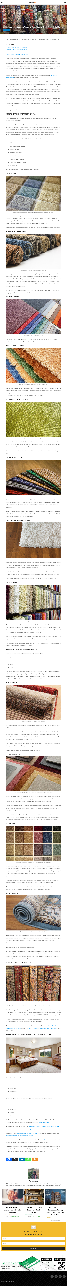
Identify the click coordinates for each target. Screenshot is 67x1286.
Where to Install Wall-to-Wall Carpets (17, 54)
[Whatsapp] (28, 1159)
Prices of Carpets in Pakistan (15, 52)
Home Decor (6, 29)
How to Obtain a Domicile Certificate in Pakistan (12, 1209)
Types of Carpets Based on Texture (17, 47)
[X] (15, 1159)
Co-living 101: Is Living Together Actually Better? (33, 1209)
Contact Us (16, 1276)
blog (33, 2)
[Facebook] (9, 1159)
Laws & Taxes (7, 1214)
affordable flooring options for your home (28, 1133)
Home (7, 39)
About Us (9, 1276)
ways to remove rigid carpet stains (30, 1129)
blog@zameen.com (44, 1122)
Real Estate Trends (30, 1214)
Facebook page (48, 1140)
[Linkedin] (22, 1159)
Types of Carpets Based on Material (17, 49)
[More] (35, 1159)
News (2, 1276)
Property (49, 1217)
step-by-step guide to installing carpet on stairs (42, 1028)
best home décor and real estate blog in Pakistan (19, 1135)
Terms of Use (25, 1276)
